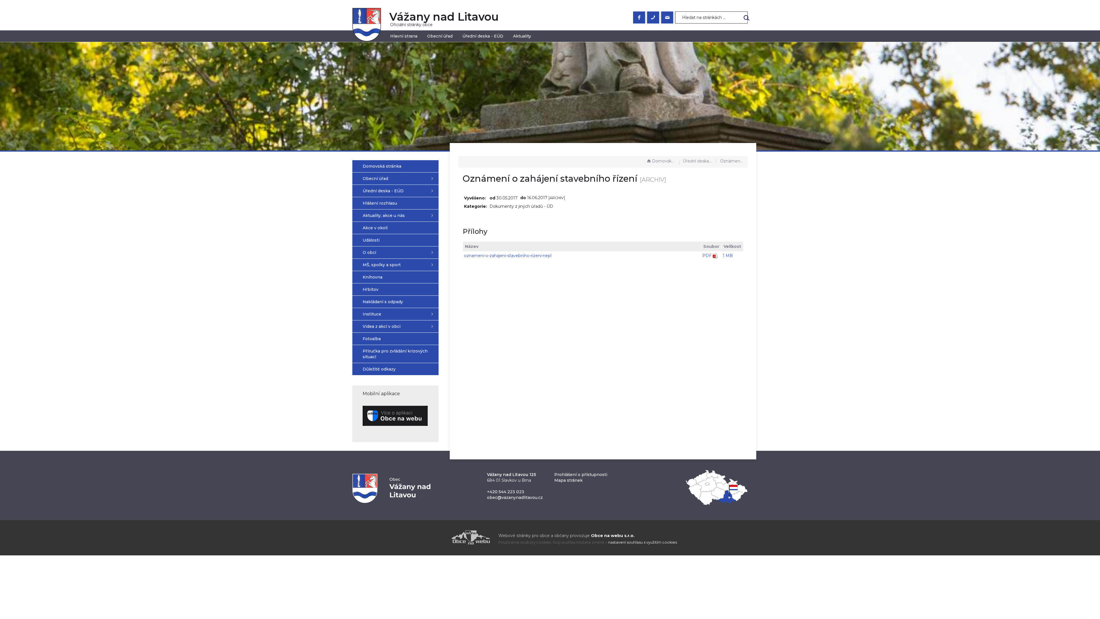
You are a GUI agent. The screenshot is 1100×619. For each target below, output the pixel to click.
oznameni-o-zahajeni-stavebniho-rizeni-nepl (507, 255)
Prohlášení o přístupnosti (580, 474)
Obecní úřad (440, 36)
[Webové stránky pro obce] (438, 537)
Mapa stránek (568, 480)
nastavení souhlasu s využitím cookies (642, 542)
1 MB (728, 255)
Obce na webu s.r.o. (613, 535)
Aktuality (522, 36)
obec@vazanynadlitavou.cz (515, 497)
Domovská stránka (664, 161)
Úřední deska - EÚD (482, 36)
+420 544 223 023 (505, 491)
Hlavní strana (403, 36)
